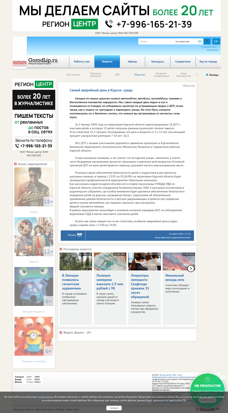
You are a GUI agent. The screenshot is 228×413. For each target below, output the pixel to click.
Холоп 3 (41, 255)
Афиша (132, 61)
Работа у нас (82, 61)
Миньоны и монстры (36, 355)
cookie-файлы (45, 396)
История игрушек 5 (37, 305)
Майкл (41, 206)
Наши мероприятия (183, 74)
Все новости (74, 74)
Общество (139, 74)
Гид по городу (208, 61)
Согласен (114, 408)
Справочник (183, 61)
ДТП (117, 74)
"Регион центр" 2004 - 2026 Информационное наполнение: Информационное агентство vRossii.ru (182, 376)
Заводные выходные (95, 74)
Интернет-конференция (161, 74)
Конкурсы (157, 61)
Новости (107, 61)
